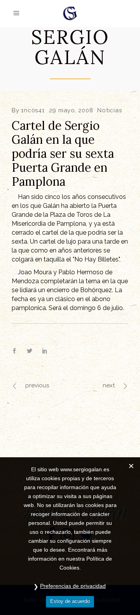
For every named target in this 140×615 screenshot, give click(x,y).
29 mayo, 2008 (71, 110)
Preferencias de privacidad (73, 586)
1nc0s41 (32, 110)
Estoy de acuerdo (70, 601)
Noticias (109, 110)
